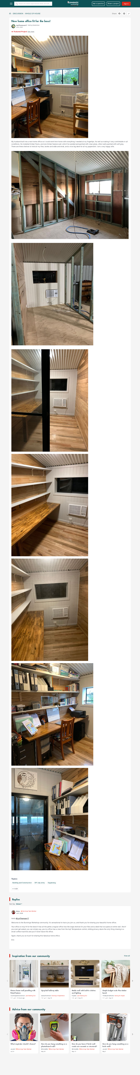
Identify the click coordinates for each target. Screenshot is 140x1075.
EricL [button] (18, 911)
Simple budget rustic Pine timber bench (114, 991)
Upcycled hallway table (50, 990)
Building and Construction (22, 883)
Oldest (18, 904)
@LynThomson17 (22, 918)
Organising (52, 883)
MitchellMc (44, 1049)
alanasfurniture (46, 995)
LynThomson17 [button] (21, 25)
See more (31, 31)
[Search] (17, 4)
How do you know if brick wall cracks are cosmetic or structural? (84, 1045)
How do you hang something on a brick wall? (115, 1045)
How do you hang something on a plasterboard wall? (54, 1045)
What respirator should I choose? (23, 1044)
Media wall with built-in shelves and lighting (84, 991)
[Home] (10, 13)
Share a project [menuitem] (113, 3)
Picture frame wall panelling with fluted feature (23, 991)
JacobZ (13, 1049)
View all (127, 956)
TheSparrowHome (108, 995)
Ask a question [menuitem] (98, 3)
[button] (13, 26)
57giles (74, 995)
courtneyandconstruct (18, 995)
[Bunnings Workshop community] (73, 3)
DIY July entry (40, 883)
